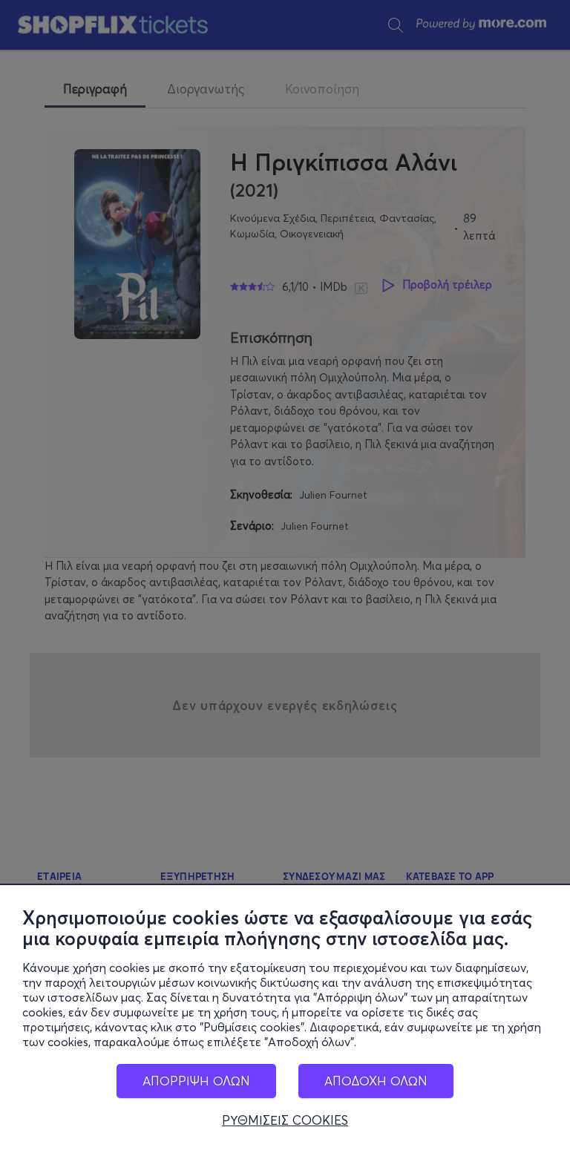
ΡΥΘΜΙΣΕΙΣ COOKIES (285, 1120)
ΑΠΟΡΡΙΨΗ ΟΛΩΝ (196, 1080)
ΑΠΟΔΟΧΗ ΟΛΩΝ (376, 1080)
